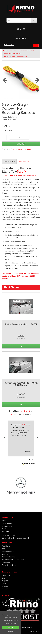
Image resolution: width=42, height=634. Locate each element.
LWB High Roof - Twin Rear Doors (12, 53)
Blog (3, 549)
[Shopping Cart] (23, 29)
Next (37, 80)
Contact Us (6, 575)
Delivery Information (9, 557)
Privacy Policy (7, 562)
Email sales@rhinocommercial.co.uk (16, 538)
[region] (21, 438)
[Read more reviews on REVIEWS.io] (29, 463)
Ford (7, 51)
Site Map (5, 589)
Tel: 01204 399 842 (8, 535)
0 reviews (16, 149)
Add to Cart (21, 144)
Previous (5, 80)
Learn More (10, 631)
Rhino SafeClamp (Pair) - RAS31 (21, 324)
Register (5, 581)
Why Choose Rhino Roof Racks (13, 559)
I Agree (10, 627)
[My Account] (19, 29)
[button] (4, 438)
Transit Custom (14, 51)
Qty (3, 137)
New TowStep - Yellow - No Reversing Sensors (15, 56)
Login (4, 583)
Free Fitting (6, 546)
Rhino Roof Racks (8, 551)
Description (9, 161)
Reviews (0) (24, 161)
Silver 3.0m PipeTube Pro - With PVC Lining (21, 384)
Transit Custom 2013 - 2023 (26, 51)
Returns (4, 578)
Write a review (26, 149)
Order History (6, 586)
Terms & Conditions (9, 565)
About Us (5, 554)
